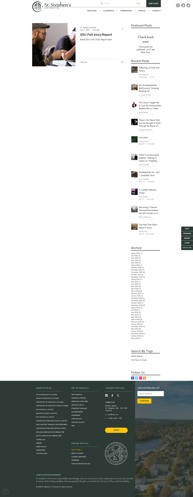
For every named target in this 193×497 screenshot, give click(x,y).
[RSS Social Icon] (144, 378)
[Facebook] (183, 5)
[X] (118, 395)
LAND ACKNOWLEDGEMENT (48, 475)
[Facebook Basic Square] (132, 378)
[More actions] (123, 28)
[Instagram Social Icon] (140, 378)
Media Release (137, 356)
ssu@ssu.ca (113, 414)
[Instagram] (178, 5)
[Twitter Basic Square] (136, 378)
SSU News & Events (139, 360)
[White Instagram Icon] (106, 395)
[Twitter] (188, 5)
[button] (89, 10)
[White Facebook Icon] (112, 395)
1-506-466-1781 (114, 418)
